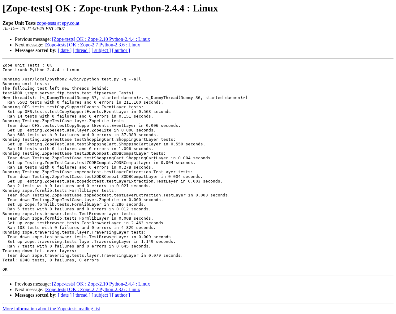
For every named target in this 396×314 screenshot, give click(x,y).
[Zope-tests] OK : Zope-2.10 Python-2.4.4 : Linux (101, 39)
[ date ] (64, 50)
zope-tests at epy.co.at (58, 23)
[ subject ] (101, 50)
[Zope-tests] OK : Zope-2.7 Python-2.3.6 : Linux (92, 44)
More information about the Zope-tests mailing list (51, 308)
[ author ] (121, 50)
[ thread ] (81, 50)
